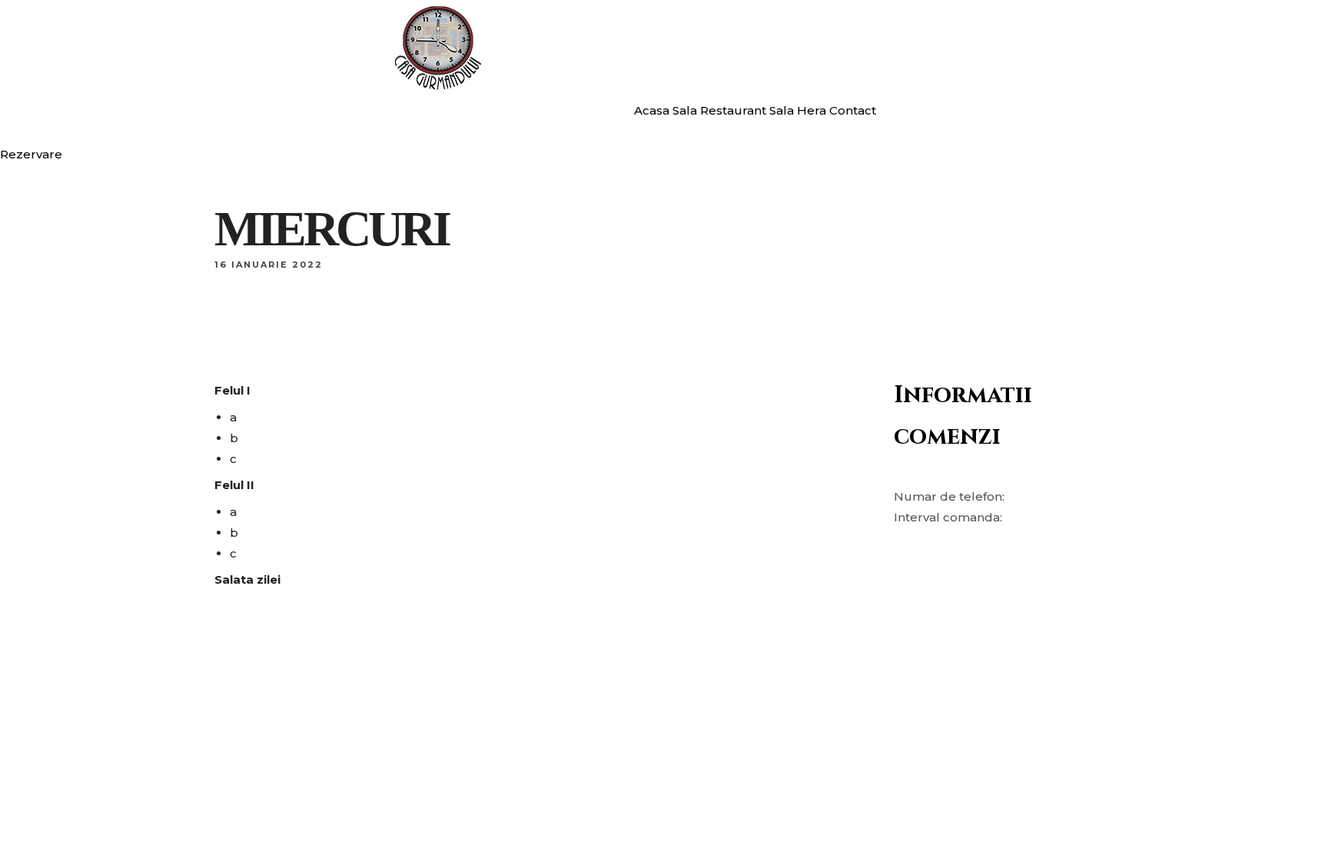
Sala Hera (797, 110)
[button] (31, 154)
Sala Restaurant (719, 110)
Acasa (651, 110)
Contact (852, 110)
